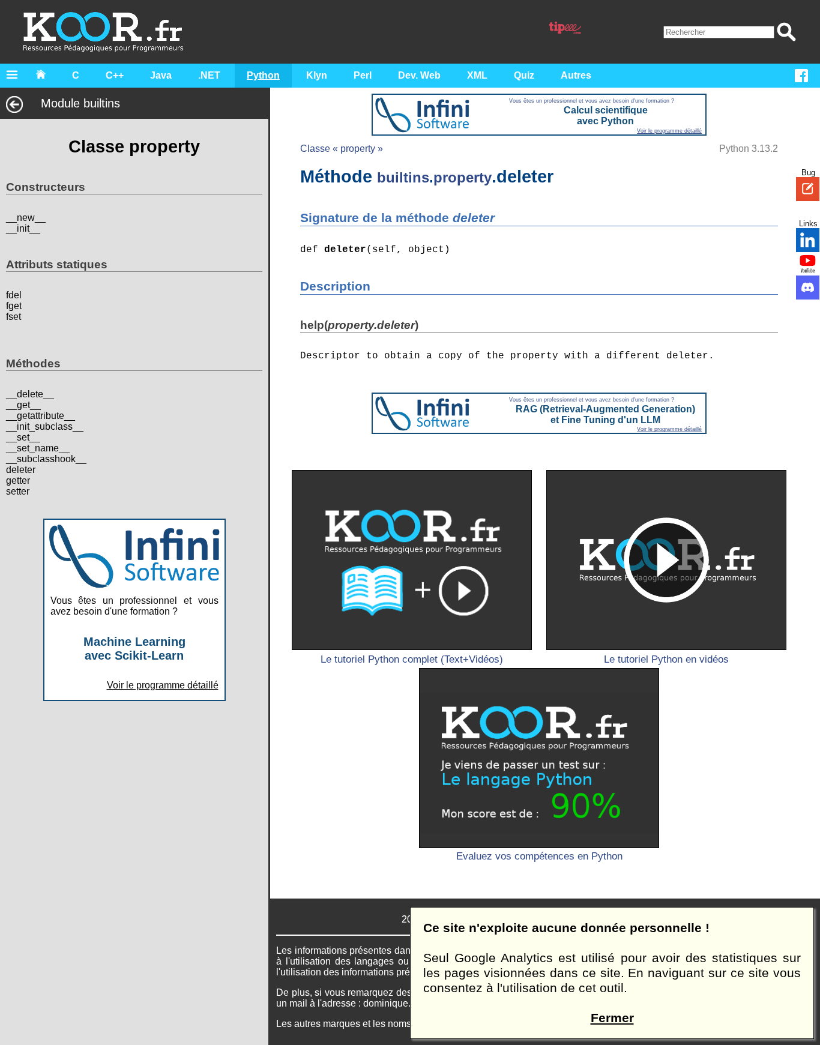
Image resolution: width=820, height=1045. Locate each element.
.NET (209, 75)
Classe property (134, 147)
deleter (20, 470)
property (462, 177)
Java (161, 75)
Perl (363, 75)
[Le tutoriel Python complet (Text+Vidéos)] (412, 560)
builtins (403, 177)
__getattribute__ (40, 416)
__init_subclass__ (44, 427)
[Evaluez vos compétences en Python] (539, 758)
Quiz (524, 75)
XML (477, 75)
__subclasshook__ (46, 459)
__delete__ (30, 395)
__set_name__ (38, 449)
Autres (576, 75)
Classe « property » (341, 148)
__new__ (26, 218)
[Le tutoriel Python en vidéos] (666, 560)
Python (263, 75)
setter (17, 492)
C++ (115, 75)
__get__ (23, 405)
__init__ (23, 229)
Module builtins (80, 103)
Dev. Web (419, 75)
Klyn (316, 75)
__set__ (23, 438)
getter (18, 481)
